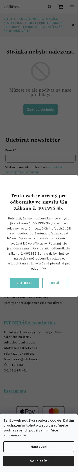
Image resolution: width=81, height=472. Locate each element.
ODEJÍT (55, 283)
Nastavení (39, 446)
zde (23, 435)
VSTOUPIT (24, 283)
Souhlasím (38, 461)
